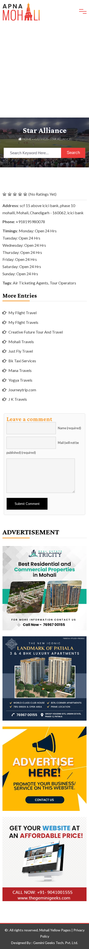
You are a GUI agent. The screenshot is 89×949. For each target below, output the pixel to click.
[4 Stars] (20, 194)
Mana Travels (20, 370)
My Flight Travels (23, 322)
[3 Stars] (15, 194)
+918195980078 (30, 221)
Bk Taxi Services (22, 360)
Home (26, 139)
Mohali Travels (21, 341)
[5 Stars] (25, 194)
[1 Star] (4, 194)
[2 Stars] (10, 194)
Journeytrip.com (22, 389)
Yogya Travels (20, 380)
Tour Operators (63, 282)
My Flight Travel (22, 312)
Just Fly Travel (20, 351)
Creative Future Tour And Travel (35, 332)
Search (73, 152)
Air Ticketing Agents (30, 282)
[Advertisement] (44, 70)
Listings (41, 139)
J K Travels (17, 399)
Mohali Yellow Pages (55, 930)
